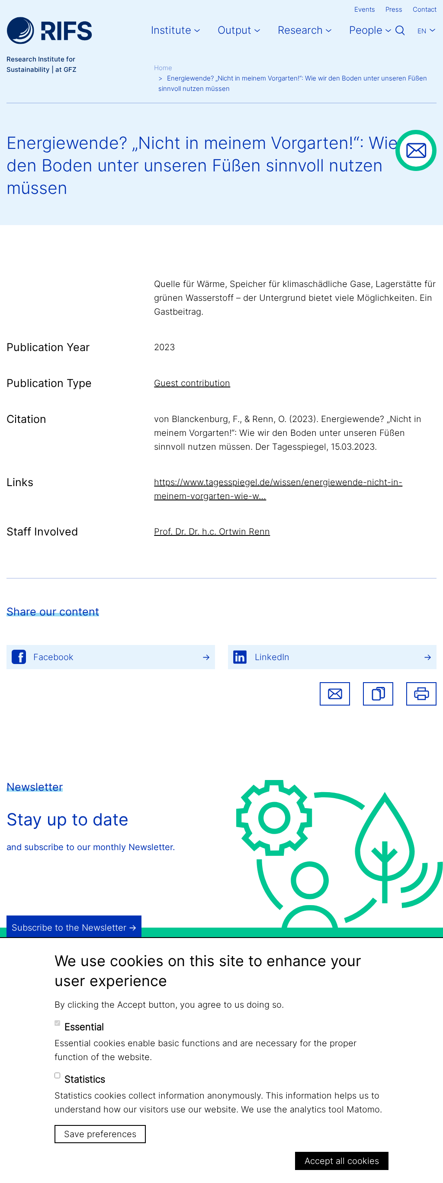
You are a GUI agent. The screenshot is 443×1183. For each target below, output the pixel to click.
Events (364, 9)
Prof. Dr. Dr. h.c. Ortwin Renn (212, 531)
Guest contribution (192, 383)
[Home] (49, 30)
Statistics (84, 1079)
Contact (425, 9)
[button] (378, 694)
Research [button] (300, 30)
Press (393, 9)
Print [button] (421, 694)
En (421, 31)
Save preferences (100, 1134)
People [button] (365, 30)
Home (163, 68)
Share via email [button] (335, 694)
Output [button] (234, 30)
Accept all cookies (342, 1161)
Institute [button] (171, 30)
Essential (84, 1026)
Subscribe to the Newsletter (69, 927)
